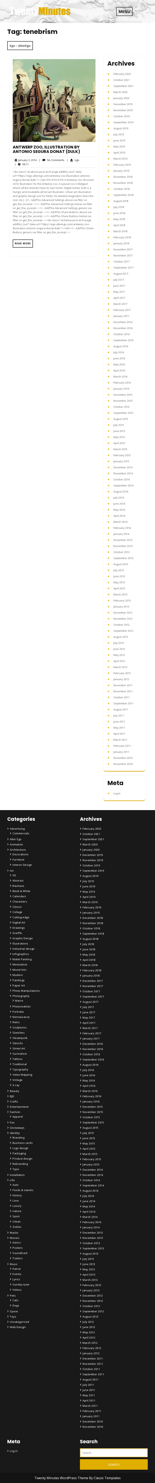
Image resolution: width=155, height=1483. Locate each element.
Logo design (20, 1148)
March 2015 (120, 449)
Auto (16, 1185)
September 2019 (123, 122)
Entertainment (19, 1107)
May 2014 (119, 509)
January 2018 (121, 243)
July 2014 (118, 497)
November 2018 (123, 183)
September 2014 (123, 485)
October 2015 (121, 407)
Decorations (21, 854)
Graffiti (17, 933)
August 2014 (120, 491)
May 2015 (119, 437)
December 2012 (122, 612)
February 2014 (122, 528)
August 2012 (120, 637)
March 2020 (120, 92)
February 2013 (122, 600)
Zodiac (17, 1227)
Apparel (18, 1116)
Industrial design (24, 949)
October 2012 (121, 624)
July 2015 (118, 425)
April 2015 (119, 443)
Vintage (18, 1080)
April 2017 (119, 298)
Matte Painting (22, 959)
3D (14, 875)
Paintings (19, 980)
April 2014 (119, 516)
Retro (16, 1022)
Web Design (18, 1327)
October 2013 (121, 552)
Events (17, 1274)
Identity (15, 1133)
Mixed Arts (19, 970)
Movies (14, 1238)
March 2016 (120, 376)
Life (12, 1180)
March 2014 (120, 522)
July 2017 (118, 279)
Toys (13, 1316)
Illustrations (20, 943)
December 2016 (122, 322)
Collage (17, 912)
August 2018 (120, 201)
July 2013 (118, 570)
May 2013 (119, 582)
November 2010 (123, 764)
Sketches (19, 1032)
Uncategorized (19, 1322)
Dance (17, 1269)
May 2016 (119, 364)
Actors (17, 1242)
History (17, 1195)
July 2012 (118, 643)
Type (16, 1169)
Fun (12, 1122)
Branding (18, 1137)
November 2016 (123, 328)
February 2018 (122, 237)
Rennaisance (21, 1017)
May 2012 (119, 655)
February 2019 (122, 164)
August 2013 (120, 564)
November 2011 (123, 691)
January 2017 (121, 316)
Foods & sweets (23, 1190)
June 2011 (119, 721)
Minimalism (20, 964)
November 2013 (123, 546)
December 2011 (122, 685)
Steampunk (20, 1038)
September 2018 (123, 195)
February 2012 (122, 673)
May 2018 (119, 219)
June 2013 (119, 576)
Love (16, 1200)
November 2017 (123, 255)
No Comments (51, 160)
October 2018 (121, 189)
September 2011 (123, 703)
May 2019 (119, 146)
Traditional (20, 1064)
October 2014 (121, 479)
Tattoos (18, 1059)
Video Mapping (22, 1074)
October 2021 (121, 80)
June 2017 (119, 286)
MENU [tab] (124, 11)
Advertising (17, 828)
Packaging (19, 1153)
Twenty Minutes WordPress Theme (62, 1478)
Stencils (18, 1043)
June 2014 (119, 503)
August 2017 (120, 273)
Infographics (21, 954)
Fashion (15, 1112)
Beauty (14, 1091)
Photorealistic (22, 1006)
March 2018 (120, 231)
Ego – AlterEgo (20, 46)
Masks (14, 1232)
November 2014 (123, 473)
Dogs (16, 1305)
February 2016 (122, 382)
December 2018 (122, 177)
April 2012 (119, 661)
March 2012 (120, 667)
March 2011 (120, 740)
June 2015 (119, 431)
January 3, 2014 (27, 160)
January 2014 (121, 534)
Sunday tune (21, 1284)
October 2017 (121, 261)
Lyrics (16, 1279)
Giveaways (17, 1128)
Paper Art (19, 985)
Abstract (18, 880)
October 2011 (121, 697)
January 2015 (121, 461)
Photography (21, 996)
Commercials (21, 833)
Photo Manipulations (26, 991)
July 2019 (118, 134)
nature (17, 1211)
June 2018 (119, 213)
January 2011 (121, 752)
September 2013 (123, 558)
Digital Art (19, 922)
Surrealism (20, 1053)
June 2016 (119, 358)
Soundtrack (20, 1253)
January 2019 (121, 171)
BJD (12, 1096)
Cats (15, 1300)
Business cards (23, 1143)
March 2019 (120, 158)
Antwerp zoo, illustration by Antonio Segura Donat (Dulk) (46, 149)
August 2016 (120, 346)
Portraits (18, 1011)
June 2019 (119, 140)
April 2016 (119, 370)
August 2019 (120, 128)
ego (73, 160)
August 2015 (120, 419)
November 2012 (123, 618)
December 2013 (122, 540)
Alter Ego (16, 839)
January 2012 (121, 679)
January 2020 (121, 98)
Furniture (19, 859)
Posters (18, 1248)
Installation (17, 1175)
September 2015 (123, 413)
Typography (20, 1069)
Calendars (19, 896)
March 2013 (120, 594)
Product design (22, 1158)
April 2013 (119, 588)
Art (12, 870)
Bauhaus (18, 886)
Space (14, 1311)
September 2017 (123, 267)
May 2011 (119, 727)
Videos (17, 1290)
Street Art (19, 1048)
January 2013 (121, 606)
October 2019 (121, 116)
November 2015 (123, 401)
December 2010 (122, 758)
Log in (116, 793)
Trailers (18, 1258)
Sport (16, 1216)
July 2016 (118, 352)
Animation (16, 844)
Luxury (17, 1206)
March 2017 (120, 304)
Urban (17, 1221)
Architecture (18, 849)
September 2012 (123, 631)
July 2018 (118, 207)
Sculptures (20, 1027)
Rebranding (20, 1164)
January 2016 (121, 388)
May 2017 (119, 292)
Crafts (14, 1101)
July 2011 (118, 715)
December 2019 (122, 104)
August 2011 (120, 709)
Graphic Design (23, 938)
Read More (23, 243)
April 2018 (119, 225)
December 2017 (122, 249)
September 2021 (123, 86)
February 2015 (122, 455)
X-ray (16, 1085)
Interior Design (22, 865)
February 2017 (122, 310)
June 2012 (119, 649)
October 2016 (121, 334)
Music (14, 1264)
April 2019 (119, 152)
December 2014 (122, 467)
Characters (20, 901)
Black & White (21, 891)
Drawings (19, 928)
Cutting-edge (21, 917)
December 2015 (122, 394)
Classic (17, 907)
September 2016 (123, 340)
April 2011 (119, 733)
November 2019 (123, 110)
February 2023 (122, 74)
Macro (19, 1000)
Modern (18, 975)
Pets (13, 1295)
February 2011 (122, 746)
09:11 (22, 164)
